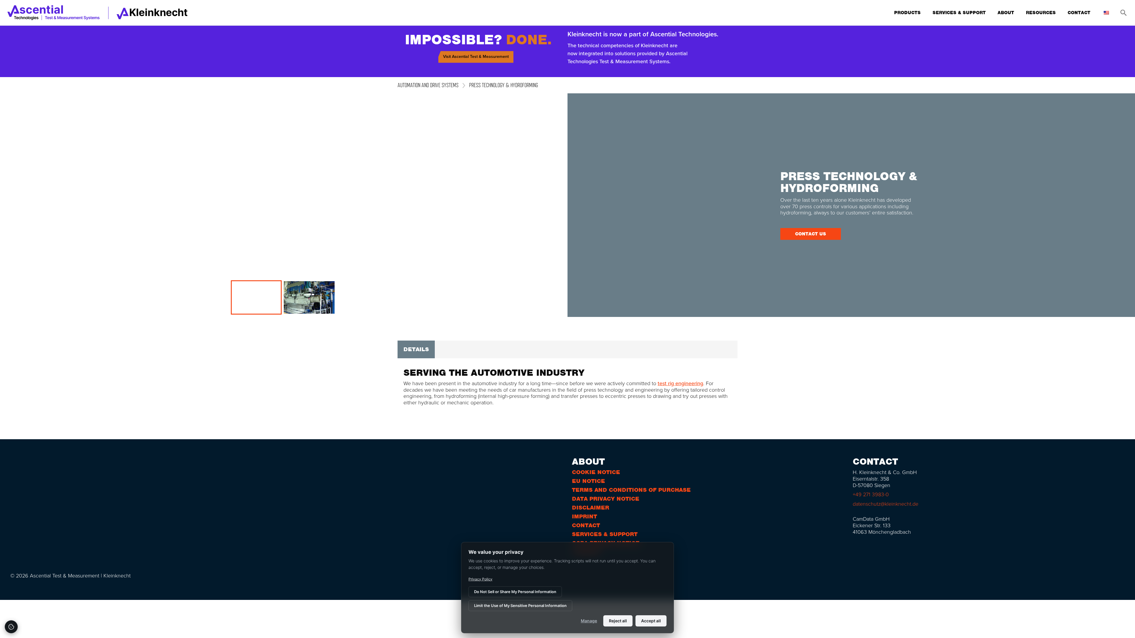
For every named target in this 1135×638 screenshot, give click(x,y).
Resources (1041, 13)
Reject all (618, 620)
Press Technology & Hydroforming (503, 85)
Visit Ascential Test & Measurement (476, 56)
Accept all (651, 620)
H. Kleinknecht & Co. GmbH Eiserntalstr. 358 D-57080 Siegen (885, 478)
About (1006, 13)
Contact (1079, 13)
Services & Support (959, 13)
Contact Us (810, 234)
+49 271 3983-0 (871, 494)
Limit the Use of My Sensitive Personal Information (520, 605)
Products (907, 13)
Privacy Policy (480, 579)
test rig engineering (680, 383)
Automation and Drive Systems (428, 85)
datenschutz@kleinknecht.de (885, 504)
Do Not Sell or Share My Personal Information (515, 591)
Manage (589, 620)
